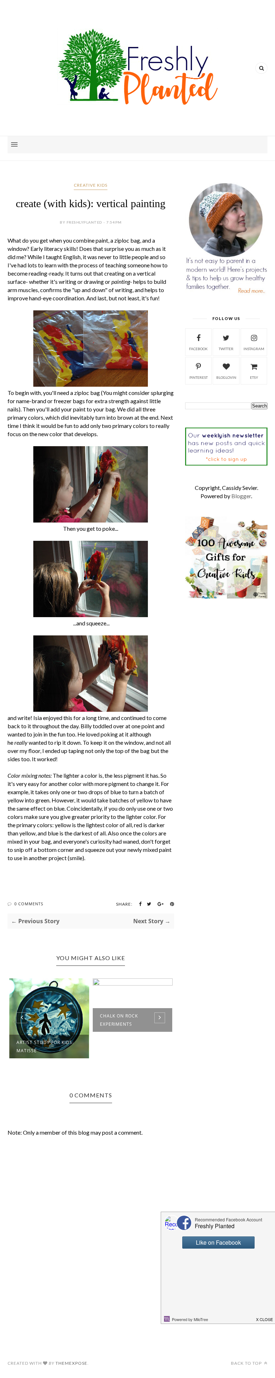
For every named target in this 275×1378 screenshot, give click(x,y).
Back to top (247, 1363)
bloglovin (226, 377)
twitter (226, 349)
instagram (253, 349)
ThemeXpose (71, 1363)
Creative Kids (90, 185)
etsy (254, 377)
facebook (198, 349)
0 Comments (28, 903)
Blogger (241, 495)
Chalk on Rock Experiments (119, 1020)
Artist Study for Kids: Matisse (45, 1046)
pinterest (198, 377)
